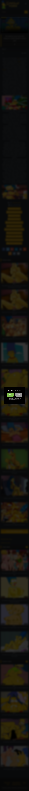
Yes (10, 394)
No (19, 394)
